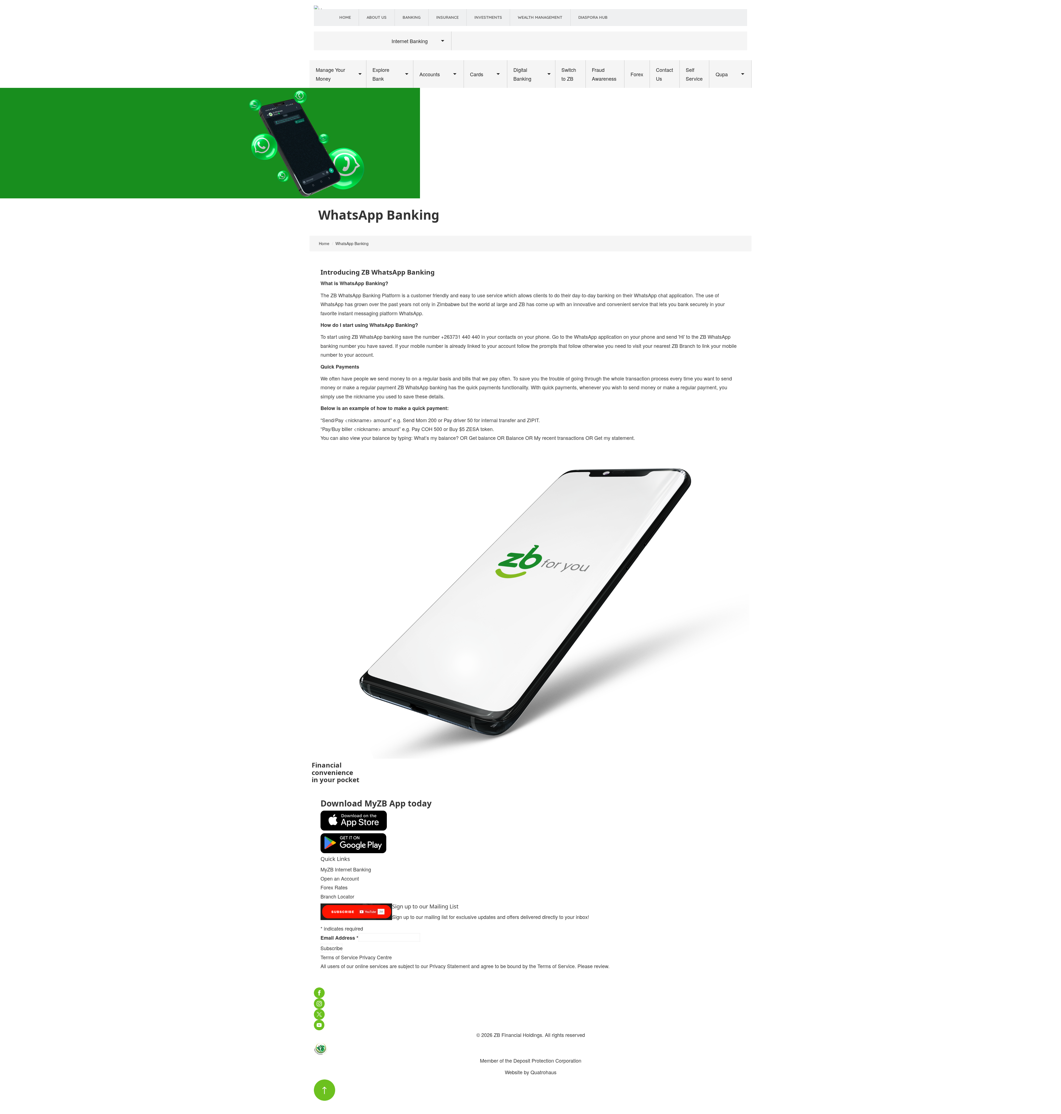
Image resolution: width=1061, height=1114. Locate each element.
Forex (637, 74)
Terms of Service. (556, 966)
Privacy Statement (449, 966)
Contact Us (664, 74)
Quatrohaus (543, 1072)
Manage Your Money (330, 74)
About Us (377, 17)
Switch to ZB (568, 74)
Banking (412, 17)
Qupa (722, 74)
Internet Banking (410, 40)
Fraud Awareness (604, 74)
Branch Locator (337, 896)
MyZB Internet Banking (346, 869)
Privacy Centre (375, 957)
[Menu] (320, 55)
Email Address (339, 937)
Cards (476, 74)
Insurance (447, 17)
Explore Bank (380, 74)
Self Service (694, 74)
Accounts (429, 74)
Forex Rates (334, 887)
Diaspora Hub (593, 17)
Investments (488, 17)
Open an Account (340, 878)
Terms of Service (339, 957)
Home (345, 17)
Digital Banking (522, 74)
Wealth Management (540, 17)
